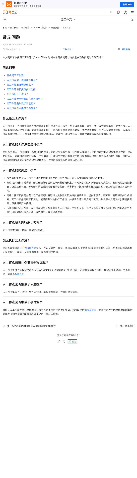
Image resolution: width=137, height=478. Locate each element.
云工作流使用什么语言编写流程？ (25, 98)
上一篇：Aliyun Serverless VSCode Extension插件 (29, 325)
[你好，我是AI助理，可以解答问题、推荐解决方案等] (118, 12)
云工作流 (14, 27)
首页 (5, 27)
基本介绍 (19, 273)
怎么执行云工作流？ (18, 94)
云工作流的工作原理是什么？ (22, 80)
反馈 (74, 341)
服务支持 (55, 27)
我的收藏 (126, 49)
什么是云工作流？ (16, 75)
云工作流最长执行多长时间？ (22, 89)
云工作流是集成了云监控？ (21, 103)
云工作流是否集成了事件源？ (22, 108)
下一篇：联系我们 (125, 325)
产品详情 (67, 49)
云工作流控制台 (28, 248)
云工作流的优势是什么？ (20, 84)
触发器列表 (91, 309)
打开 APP (127, 4)
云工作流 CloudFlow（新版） (34, 27)
